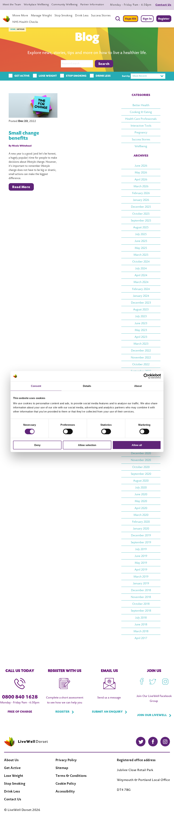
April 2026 (141, 179)
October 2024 (141, 261)
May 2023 (141, 330)
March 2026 (141, 186)
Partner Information (92, 4)
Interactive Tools (141, 125)
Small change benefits (24, 136)
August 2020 (141, 480)
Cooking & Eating (141, 112)
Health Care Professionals (140, 119)
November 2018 (141, 597)
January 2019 (141, 583)
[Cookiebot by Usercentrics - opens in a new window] (146, 376)
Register (163, 19)
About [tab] (138, 385)
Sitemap (62, 768)
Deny (37, 445)
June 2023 (141, 323)
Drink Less (81, 15)
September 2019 (141, 542)
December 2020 (141, 453)
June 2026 (141, 165)
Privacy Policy (66, 760)
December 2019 (141, 535)
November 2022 (141, 357)
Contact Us (163, 5)
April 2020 (141, 508)
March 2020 (141, 515)
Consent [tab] (36, 385)
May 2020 (141, 501)
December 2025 (141, 207)
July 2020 (141, 487)
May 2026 (141, 172)
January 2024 (141, 296)
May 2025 (141, 248)
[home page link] (6, 19)
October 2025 (141, 214)
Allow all (137, 445)
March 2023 (141, 343)
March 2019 (141, 576)
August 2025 (141, 227)
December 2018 (141, 590)
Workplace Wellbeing (36, 4)
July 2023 (141, 316)
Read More (21, 187)
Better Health (141, 105)
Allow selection (87, 445)
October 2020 (141, 467)
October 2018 (141, 604)
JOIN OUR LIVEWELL (152, 715)
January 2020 (141, 528)
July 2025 (141, 234)
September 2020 (141, 474)
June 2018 (141, 624)
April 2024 (141, 275)
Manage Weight (41, 15)
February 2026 (141, 193)
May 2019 (141, 563)
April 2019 (141, 569)
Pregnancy (141, 132)
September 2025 (141, 220)
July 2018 (141, 617)
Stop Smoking (63, 15)
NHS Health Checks (25, 22)
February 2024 (141, 289)
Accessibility (65, 792)
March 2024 (141, 282)
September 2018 (141, 610)
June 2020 (141, 494)
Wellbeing (141, 146)
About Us (11, 760)
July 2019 (141, 549)
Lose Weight (13, 776)
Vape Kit (130, 19)
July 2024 (141, 268)
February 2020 (141, 522)
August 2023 (141, 309)
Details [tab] (87, 385)
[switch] (68, 431)
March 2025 (141, 255)
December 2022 (141, 350)
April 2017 (141, 638)
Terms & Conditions (71, 776)
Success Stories (101, 15)
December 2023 (141, 302)
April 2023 (141, 337)
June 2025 (141, 241)
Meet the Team (12, 4)
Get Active (12, 768)
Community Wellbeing (64, 4)
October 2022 (141, 364)
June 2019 (141, 556)
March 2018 (141, 631)
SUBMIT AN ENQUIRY (107, 711)
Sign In (147, 19)
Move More (20, 15)
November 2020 (141, 460)
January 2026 (141, 200)
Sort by (126, 76)
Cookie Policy (66, 784)
